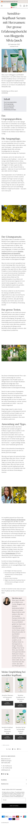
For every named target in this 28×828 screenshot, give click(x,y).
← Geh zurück (5, 745)
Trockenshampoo (10, 553)
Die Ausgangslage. (9, 104)
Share (14, 749)
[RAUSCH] (14, 5)
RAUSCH (7, 822)
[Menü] (1, 5)
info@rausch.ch (5, 770)
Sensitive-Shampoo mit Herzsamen (15, 519)
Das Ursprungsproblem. (10, 102)
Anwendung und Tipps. (10, 109)
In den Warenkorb (7, 703)
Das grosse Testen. (9, 107)
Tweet (9, 749)
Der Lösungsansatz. (9, 106)
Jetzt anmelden (14, 805)
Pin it (20, 749)
